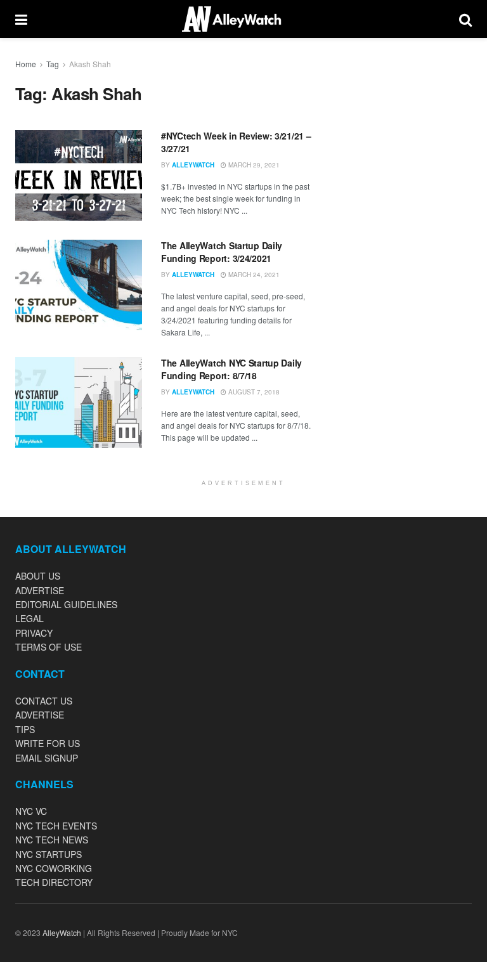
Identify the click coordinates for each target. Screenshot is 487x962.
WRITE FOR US (47, 743)
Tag (52, 63)
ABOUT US (37, 575)
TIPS (25, 729)
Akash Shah (90, 63)
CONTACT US (43, 700)
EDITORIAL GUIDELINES (66, 604)
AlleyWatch (193, 164)
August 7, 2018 (253, 391)
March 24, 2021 (253, 274)
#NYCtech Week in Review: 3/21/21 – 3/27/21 (236, 142)
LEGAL (29, 618)
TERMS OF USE (48, 646)
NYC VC (31, 811)
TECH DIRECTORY (54, 882)
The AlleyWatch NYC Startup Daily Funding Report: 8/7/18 (231, 369)
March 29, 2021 (253, 164)
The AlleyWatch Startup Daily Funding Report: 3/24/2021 (221, 251)
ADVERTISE (39, 590)
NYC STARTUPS (48, 854)
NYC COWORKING (53, 868)
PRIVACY (34, 633)
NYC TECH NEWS (51, 839)
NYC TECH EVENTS (56, 825)
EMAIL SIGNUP (46, 757)
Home (25, 63)
